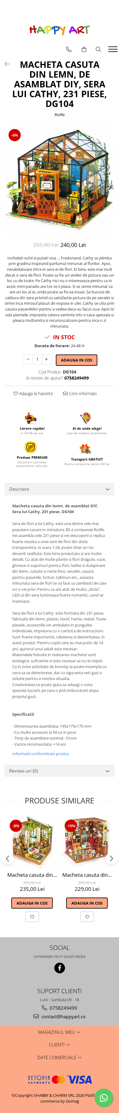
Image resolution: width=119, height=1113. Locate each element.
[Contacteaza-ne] (69, 49)
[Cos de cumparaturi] (84, 49)
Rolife (60, 114)
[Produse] (113, 51)
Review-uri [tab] (23, 771)
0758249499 (63, 1008)
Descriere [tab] (19, 489)
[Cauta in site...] (98, 49)
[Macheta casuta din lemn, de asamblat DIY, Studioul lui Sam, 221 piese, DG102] (87, 842)
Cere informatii (82, 393)
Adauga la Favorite (35, 393)
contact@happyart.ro (62, 1016)
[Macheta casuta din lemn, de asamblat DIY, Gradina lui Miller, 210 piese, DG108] (32, 842)
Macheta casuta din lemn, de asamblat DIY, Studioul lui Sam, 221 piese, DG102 (87, 874)
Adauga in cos (76, 360)
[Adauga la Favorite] (32, 917)
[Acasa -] (59, 30)
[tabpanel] (59, 180)
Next (109, 186)
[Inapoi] (4, 64)
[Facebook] (59, 968)
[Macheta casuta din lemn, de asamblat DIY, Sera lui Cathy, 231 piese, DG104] (59, 180)
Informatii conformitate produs (40, 753)
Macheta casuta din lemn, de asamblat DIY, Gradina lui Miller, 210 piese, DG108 (32, 874)
